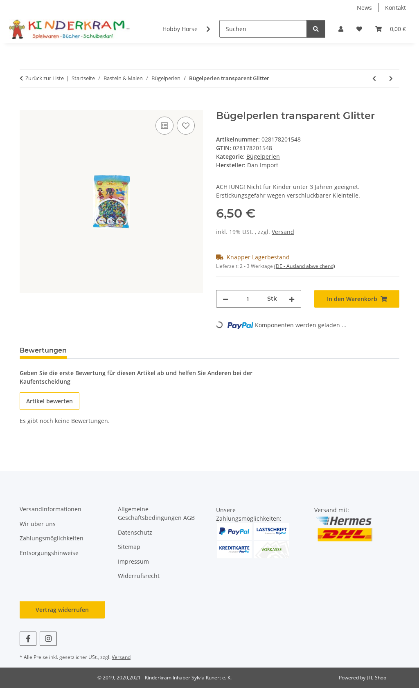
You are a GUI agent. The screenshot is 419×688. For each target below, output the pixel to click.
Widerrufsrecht (139, 576)
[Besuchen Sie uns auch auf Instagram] (48, 639)
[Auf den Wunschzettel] (186, 126)
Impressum (133, 561)
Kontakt (395, 7)
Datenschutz (135, 532)
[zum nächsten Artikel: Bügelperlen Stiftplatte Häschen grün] (391, 78)
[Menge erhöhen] (292, 298)
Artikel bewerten (49, 401)
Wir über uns (38, 524)
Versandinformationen (50, 509)
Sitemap (129, 547)
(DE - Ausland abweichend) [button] (304, 266)
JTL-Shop (376, 677)
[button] (341, 29)
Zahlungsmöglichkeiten (51, 538)
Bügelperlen (263, 156)
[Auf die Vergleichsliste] (164, 126)
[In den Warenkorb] (26, 105)
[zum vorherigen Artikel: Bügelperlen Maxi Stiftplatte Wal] (374, 78)
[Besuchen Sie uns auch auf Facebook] (28, 639)
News (364, 7)
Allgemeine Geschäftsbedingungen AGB (156, 513)
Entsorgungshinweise (49, 553)
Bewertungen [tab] (43, 350)
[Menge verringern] (225, 298)
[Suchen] (315, 29)
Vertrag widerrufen (62, 610)
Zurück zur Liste (44, 78)
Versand (283, 232)
